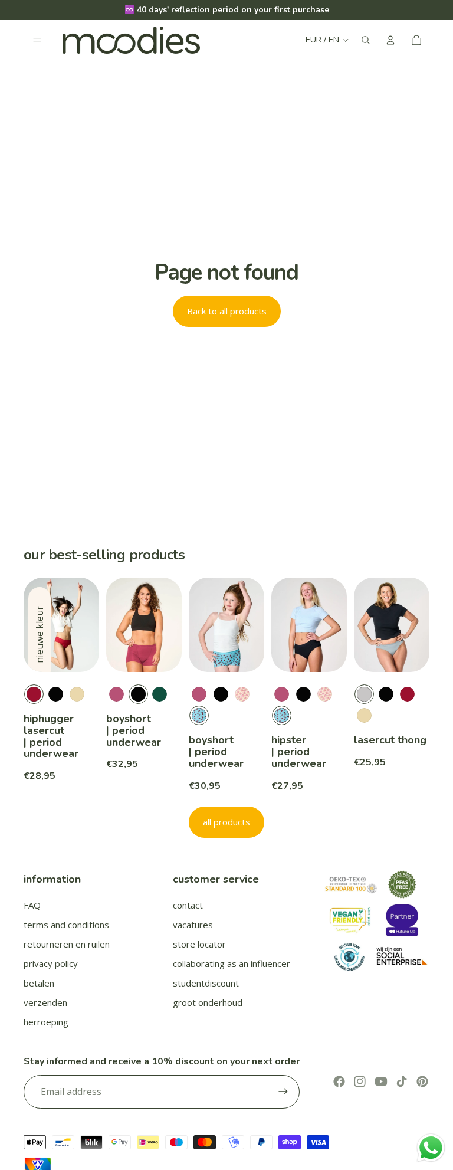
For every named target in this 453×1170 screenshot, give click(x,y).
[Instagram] (360, 1081)
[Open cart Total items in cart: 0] (416, 40)
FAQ (32, 905)
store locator (199, 944)
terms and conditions (66, 924)
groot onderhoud (207, 1002)
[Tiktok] (402, 1081)
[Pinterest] (422, 1081)
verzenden (45, 1002)
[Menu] (37, 40)
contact (188, 905)
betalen (39, 983)
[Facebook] (339, 1081)
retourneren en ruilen (67, 944)
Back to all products (227, 311)
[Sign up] (283, 1091)
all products (226, 822)
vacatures (193, 924)
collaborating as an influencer (231, 963)
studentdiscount (206, 983)
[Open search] (366, 40)
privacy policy (51, 963)
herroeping (46, 1022)
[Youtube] (381, 1081)
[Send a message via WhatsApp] (431, 1148)
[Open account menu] (390, 40)
